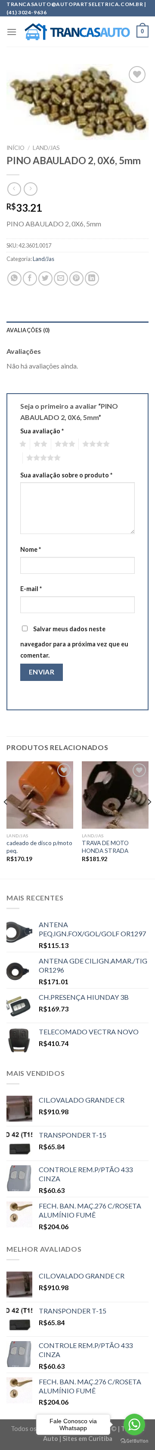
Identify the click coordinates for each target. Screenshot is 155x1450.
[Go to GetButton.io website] (134, 1441)
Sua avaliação (42, 431)
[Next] (149, 819)
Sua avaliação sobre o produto (66, 475)
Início (15, 147)
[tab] (77, 330)
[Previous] (6, 819)
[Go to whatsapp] (134, 1424)
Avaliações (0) (28, 330)
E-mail (31, 588)
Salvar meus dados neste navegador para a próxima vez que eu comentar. (74, 642)
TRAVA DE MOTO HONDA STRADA (105, 846)
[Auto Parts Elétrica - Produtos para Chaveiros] (77, 32)
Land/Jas (46, 147)
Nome (30, 549)
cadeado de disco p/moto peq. (39, 846)
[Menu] (11, 31)
